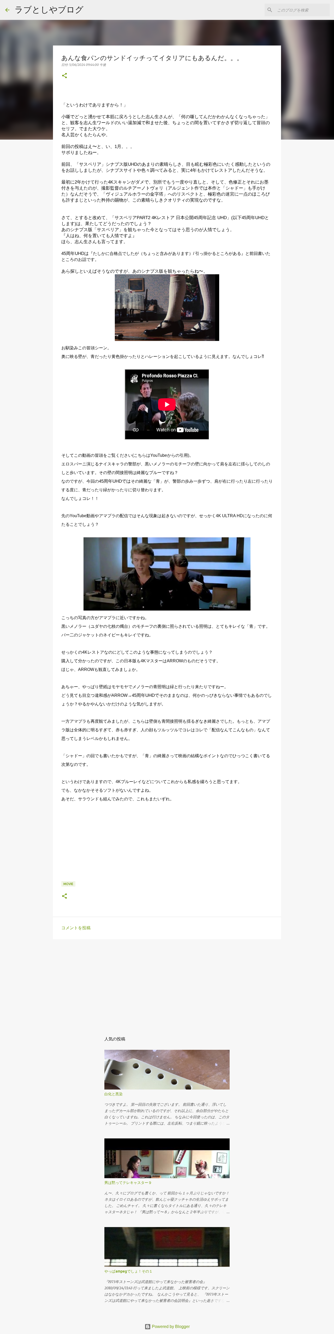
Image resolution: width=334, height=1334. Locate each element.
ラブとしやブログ (49, 9)
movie (68, 884)
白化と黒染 (113, 1094)
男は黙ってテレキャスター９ (128, 1183)
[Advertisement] (167, 983)
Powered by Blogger (170, 1326)
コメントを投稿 (76, 928)
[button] (64, 75)
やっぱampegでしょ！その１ (128, 1271)
